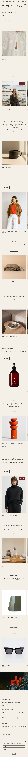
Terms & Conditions (21, 720)
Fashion (4, 717)
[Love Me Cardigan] (14, 93)
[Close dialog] (25, 742)
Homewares (4, 715)
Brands (3, 720)
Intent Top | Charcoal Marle (10, 515)
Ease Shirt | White (7, 57)
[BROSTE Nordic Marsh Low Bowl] (14, 321)
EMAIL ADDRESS (7, 732)
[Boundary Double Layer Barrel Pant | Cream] (14, 210)
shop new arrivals (8, 26)
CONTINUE (14, 753)
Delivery (18, 715)
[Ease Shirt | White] (14, 43)
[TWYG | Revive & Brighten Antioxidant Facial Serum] (14, 428)
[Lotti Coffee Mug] (14, 153)
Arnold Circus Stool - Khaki (10, 617)
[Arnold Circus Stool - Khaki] (14, 602)
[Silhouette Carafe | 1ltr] (14, 550)
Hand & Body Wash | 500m (8, 389)
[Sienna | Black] (14, 650)
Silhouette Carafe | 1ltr (9, 564)
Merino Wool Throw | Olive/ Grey (11, 281)
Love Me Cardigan (6, 107)
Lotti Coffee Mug (6, 167)
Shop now (14, 76)
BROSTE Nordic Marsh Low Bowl (10, 336)
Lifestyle (4, 718)
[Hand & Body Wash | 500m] (14, 375)
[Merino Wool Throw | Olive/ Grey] (14, 267)
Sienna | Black (6, 665)
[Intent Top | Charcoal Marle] (14, 494)
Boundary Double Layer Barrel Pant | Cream (14, 231)
